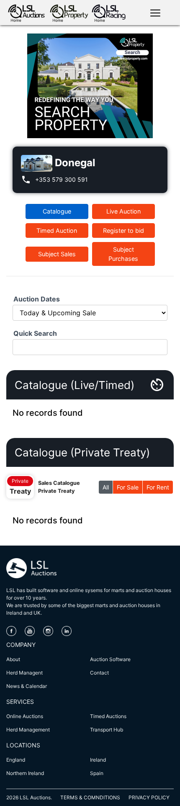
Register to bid (123, 230)
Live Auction (123, 211)
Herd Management (28, 729)
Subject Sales (57, 254)
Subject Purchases (123, 254)
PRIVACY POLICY (149, 797)
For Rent (158, 487)
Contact (99, 673)
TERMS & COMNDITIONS (90, 797)
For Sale (128, 487)
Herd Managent (24, 673)
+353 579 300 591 (61, 179)
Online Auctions (24, 716)
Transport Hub (106, 729)
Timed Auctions (108, 716)
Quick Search (35, 333)
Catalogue (57, 211)
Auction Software (110, 659)
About (13, 659)
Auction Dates (36, 299)
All (106, 487)
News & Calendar (26, 686)
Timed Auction (56, 230)
